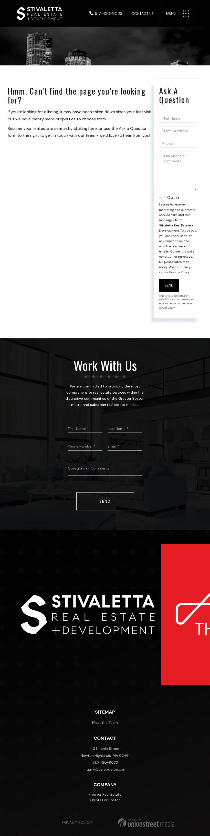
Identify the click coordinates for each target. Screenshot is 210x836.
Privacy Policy (179, 272)
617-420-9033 (108, 13)
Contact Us (142, 13)
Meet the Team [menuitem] (105, 722)
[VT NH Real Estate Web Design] (146, 822)
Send (169, 285)
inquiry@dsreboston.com (105, 769)
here (92, 128)
